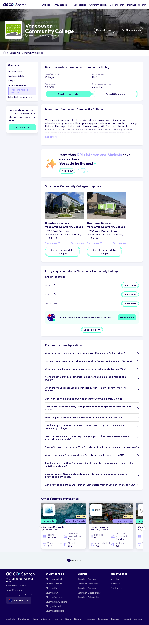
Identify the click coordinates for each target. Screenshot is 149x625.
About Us (115, 583)
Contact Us (116, 588)
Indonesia (46, 618)
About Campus (77, 243)
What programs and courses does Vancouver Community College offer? (85, 353)
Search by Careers (87, 588)
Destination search (136, 4)
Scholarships (80, 4)
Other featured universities (20, 97)
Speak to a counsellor (68, 94)
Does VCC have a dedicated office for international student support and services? (91, 447)
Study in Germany (54, 597)
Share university (133, 30)
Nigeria (78, 618)
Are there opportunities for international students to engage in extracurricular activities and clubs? (89, 464)
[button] (142, 528)
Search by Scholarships (89, 597)
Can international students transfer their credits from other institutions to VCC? (90, 484)
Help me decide (22, 127)
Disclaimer (10, 585)
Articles (46, 4)
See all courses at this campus (62, 252)
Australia (11, 618)
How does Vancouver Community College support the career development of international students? (87, 438)
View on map (51, 243)
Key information (15, 71)
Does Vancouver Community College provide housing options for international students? (88, 408)
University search (98, 4)
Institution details (16, 76)
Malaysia (58, 618)
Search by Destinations (89, 592)
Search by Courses (87, 579)
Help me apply (127, 317)
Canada (54, 35)
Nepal (68, 618)
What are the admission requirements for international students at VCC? (85, 368)
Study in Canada (54, 583)
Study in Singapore (55, 610)
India (35, 618)
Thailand (126, 618)
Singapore (103, 618)
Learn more (130, 285)
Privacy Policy (20, 585)
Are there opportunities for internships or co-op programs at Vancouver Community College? (85, 427)
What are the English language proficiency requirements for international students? (86, 389)
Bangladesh (24, 618)
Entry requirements (17, 85)
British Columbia (38, 35)
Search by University (88, 583)
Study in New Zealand (56, 601)
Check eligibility (92, 329)
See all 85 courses (115, 94)
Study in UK (51, 588)
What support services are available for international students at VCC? (84, 417)
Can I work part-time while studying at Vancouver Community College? (84, 398)
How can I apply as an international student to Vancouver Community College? (88, 360)
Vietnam (138, 618)
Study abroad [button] (60, 4)
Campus (12, 80)
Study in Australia (54, 579)
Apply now (67, 170)
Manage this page (104, 30)
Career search (117, 4)
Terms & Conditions (14, 590)
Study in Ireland (53, 606)
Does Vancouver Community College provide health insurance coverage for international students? (86, 475)
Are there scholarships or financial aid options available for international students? (86, 378)
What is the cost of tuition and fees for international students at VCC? (84, 455)
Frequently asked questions (19, 91)
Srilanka (115, 618)
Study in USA (52, 592)
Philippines (90, 618)
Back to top (76, 560)
